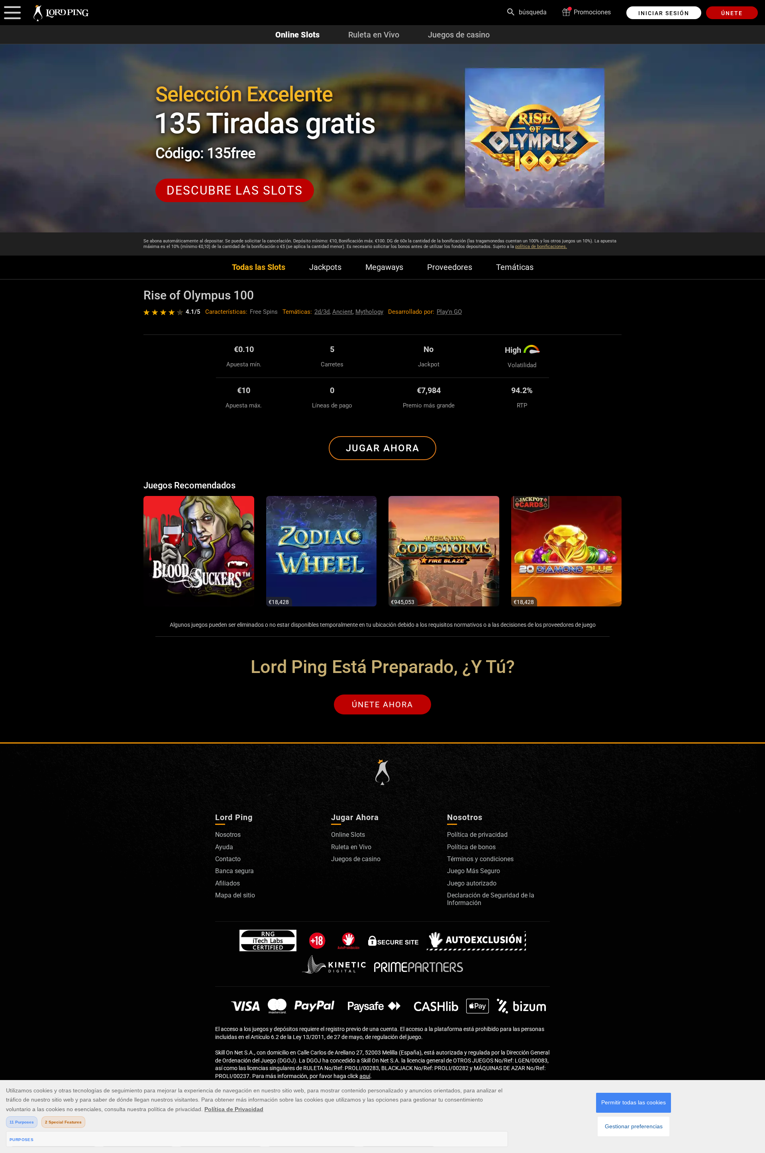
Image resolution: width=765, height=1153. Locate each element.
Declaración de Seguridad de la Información (490, 898)
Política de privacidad (477, 834)
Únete (732, 13)
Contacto (228, 859)
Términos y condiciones (480, 859)
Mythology (369, 311)
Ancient (342, 311)
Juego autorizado (471, 883)
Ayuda (224, 847)
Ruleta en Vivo (373, 34)
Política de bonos (471, 847)
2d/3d (322, 311)
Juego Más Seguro (473, 871)
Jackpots (325, 267)
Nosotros (228, 834)
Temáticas (515, 267)
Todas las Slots (258, 267)
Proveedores (449, 267)
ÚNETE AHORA (382, 704)
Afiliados (227, 883)
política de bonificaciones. (541, 246)
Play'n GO (449, 311)
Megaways (384, 267)
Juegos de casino (459, 34)
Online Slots (297, 34)
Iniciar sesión (663, 13)
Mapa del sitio (235, 895)
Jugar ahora (383, 448)
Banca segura (234, 871)
